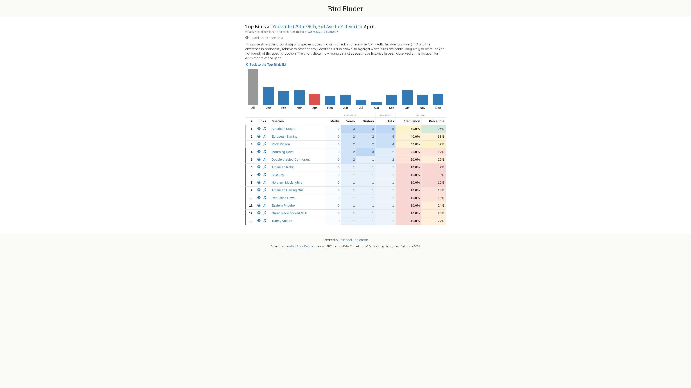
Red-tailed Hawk (283, 198)
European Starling (284, 136)
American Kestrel (284, 129)
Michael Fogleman (354, 240)
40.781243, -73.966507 (323, 32)
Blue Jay (278, 175)
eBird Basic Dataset (301, 246)
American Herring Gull (287, 190)
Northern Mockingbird (287, 182)
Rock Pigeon (281, 144)
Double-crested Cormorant (291, 159)
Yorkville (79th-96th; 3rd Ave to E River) (314, 26)
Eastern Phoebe (283, 205)
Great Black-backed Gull (289, 213)
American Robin (283, 167)
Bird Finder (345, 9)
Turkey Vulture (282, 221)
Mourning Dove (282, 152)
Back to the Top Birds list (267, 65)
